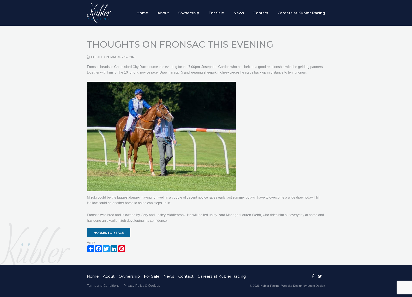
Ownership (188, 13)
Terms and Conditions (103, 286)
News (238, 13)
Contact (260, 13)
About (163, 13)
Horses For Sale (109, 233)
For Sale (216, 13)
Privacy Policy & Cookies (141, 286)
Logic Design (316, 285)
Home (142, 13)
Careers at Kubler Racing (301, 13)
